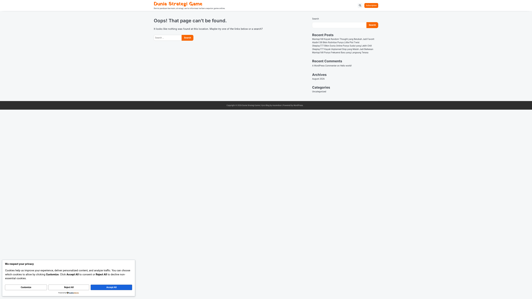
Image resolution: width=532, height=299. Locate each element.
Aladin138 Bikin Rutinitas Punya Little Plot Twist (335, 42)
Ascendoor (277, 105)
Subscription (371, 5)
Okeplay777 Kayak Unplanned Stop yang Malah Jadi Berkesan (342, 49)
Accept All (111, 287)
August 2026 (318, 79)
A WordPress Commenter (324, 65)
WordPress (298, 105)
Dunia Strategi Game (178, 4)
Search (315, 18)
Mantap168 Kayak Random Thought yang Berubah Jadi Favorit (343, 39)
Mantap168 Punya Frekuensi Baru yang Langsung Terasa (340, 52)
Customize (26, 287)
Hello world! (346, 65)
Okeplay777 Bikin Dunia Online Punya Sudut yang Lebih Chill (342, 45)
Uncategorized (319, 91)
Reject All (69, 287)
